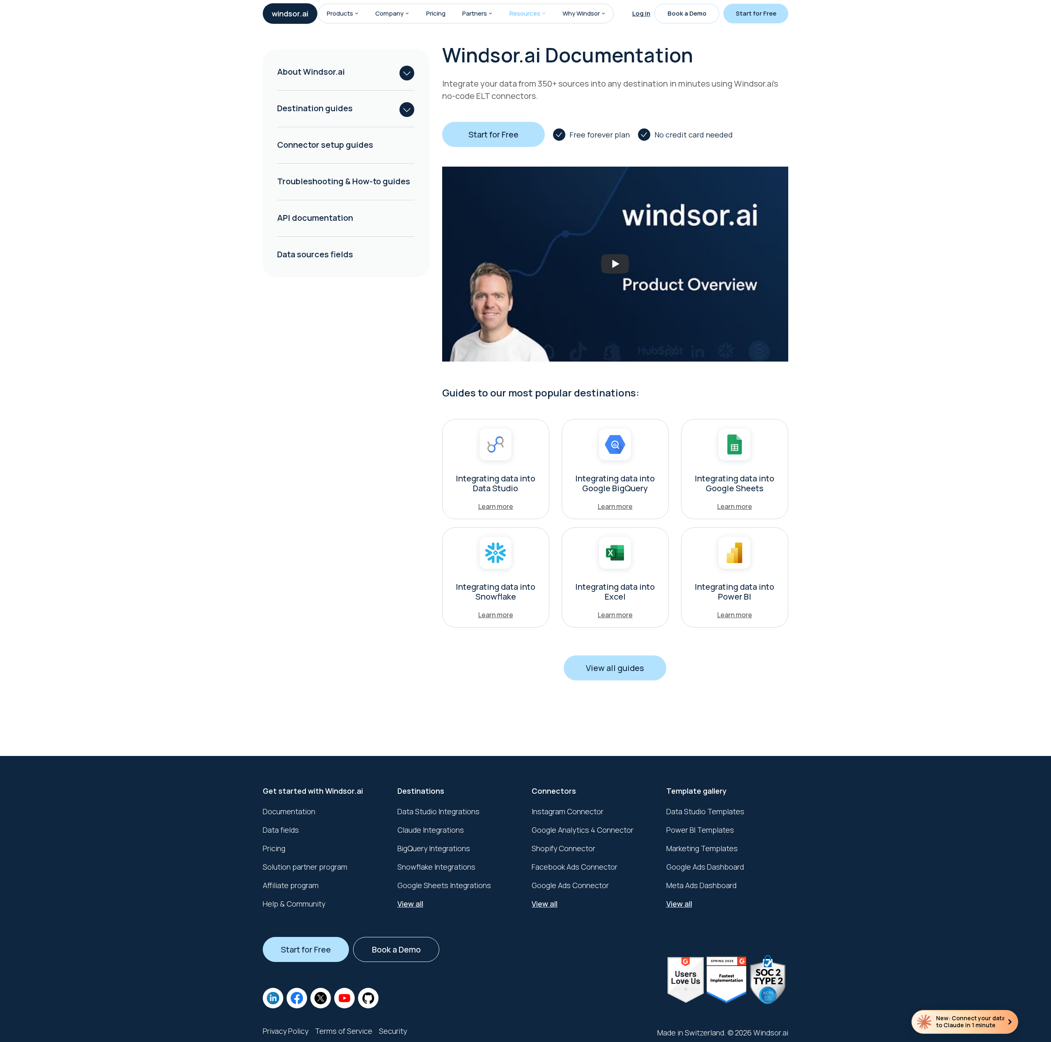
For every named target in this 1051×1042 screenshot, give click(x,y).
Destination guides (315, 108)
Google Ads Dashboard (705, 867)
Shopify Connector (563, 848)
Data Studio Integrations (438, 811)
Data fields (281, 830)
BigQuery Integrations (433, 848)
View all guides (615, 667)
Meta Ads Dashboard (701, 885)
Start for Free (756, 13)
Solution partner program (305, 867)
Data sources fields (315, 254)
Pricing (435, 13)
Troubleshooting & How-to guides (343, 181)
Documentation (289, 811)
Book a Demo (687, 13)
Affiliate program (291, 885)
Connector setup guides (325, 144)
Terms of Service (343, 1031)
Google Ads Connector (570, 885)
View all (410, 904)
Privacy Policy (285, 1031)
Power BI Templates (700, 830)
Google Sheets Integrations (444, 885)
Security (393, 1031)
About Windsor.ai (311, 71)
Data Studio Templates (705, 811)
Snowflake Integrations (436, 867)
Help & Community (294, 904)
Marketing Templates (702, 848)
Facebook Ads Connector (574, 867)
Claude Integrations (430, 830)
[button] (356, 13)
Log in (641, 13)
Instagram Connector (568, 811)
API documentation (315, 217)
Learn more (495, 506)
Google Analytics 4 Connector (582, 830)
